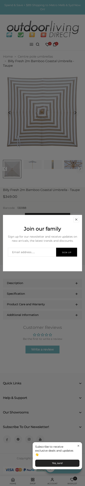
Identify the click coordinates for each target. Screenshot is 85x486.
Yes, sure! (57, 463)
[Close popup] (78, 446)
